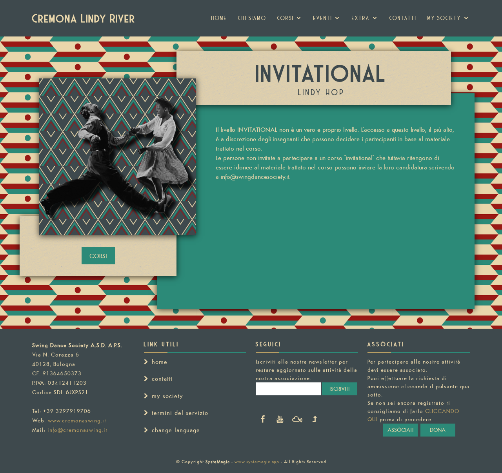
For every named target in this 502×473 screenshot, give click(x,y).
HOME (219, 18)
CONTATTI (403, 18)
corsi (285, 18)
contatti (162, 378)
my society (444, 18)
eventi (322, 18)
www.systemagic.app (257, 461)
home (159, 362)
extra (361, 18)
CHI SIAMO (252, 18)
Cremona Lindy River (84, 18)
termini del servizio (180, 413)
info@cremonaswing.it (77, 429)
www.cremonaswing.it (77, 420)
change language (176, 430)
